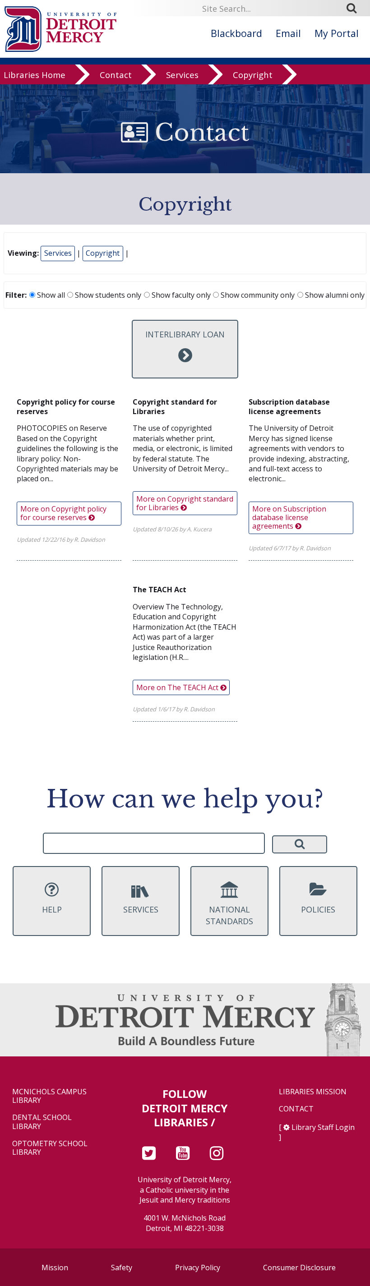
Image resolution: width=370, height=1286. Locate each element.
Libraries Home (34, 74)
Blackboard (236, 33)
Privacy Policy (197, 1267)
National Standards (229, 915)
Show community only (257, 295)
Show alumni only (334, 295)
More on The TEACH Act (178, 687)
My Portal (336, 33)
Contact (116, 74)
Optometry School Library (50, 1148)
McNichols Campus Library (49, 1096)
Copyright (253, 74)
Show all (50, 295)
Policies (318, 909)
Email (288, 33)
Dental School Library (42, 1121)
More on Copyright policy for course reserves (63, 513)
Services (182, 74)
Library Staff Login (323, 1127)
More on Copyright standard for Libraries (184, 503)
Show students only (107, 295)
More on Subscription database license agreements (289, 517)
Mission (55, 1267)
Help (52, 909)
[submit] (354, 8)
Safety (121, 1267)
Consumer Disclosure (299, 1267)
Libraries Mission (313, 1092)
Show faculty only (180, 295)
